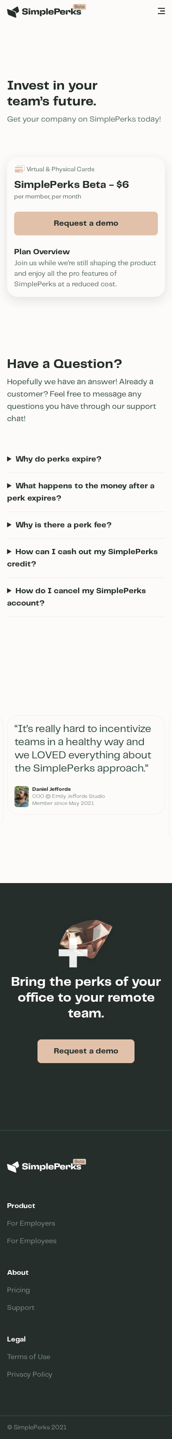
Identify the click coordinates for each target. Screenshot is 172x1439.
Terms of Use (28, 1357)
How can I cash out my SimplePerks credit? (82, 558)
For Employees (31, 1241)
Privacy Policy (29, 1374)
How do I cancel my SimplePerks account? (76, 597)
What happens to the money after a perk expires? (80, 492)
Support (20, 1308)
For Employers (31, 1223)
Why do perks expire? (58, 459)
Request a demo (86, 223)
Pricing (18, 1290)
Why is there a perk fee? (63, 525)
